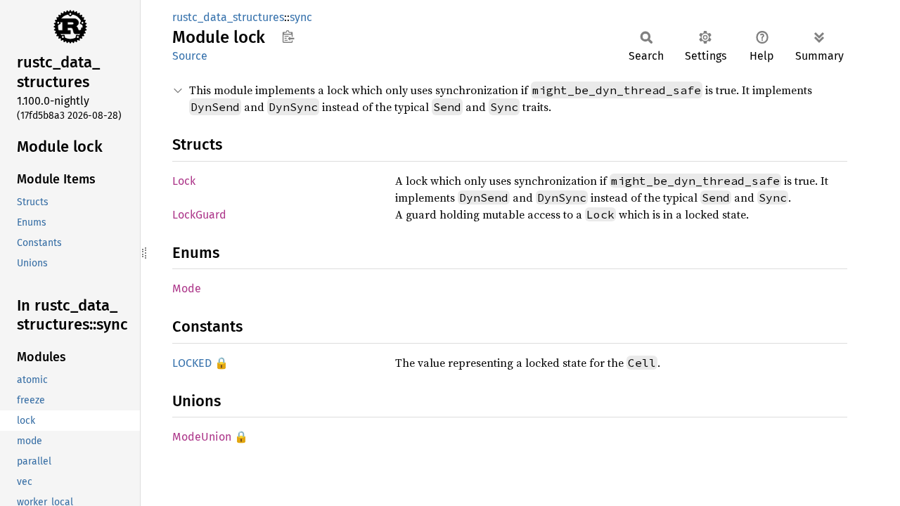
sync (301, 17)
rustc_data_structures (228, 17)
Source (189, 56)
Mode (186, 288)
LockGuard (199, 214)
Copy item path (288, 36)
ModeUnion (201, 436)
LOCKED (192, 363)
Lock (183, 181)
